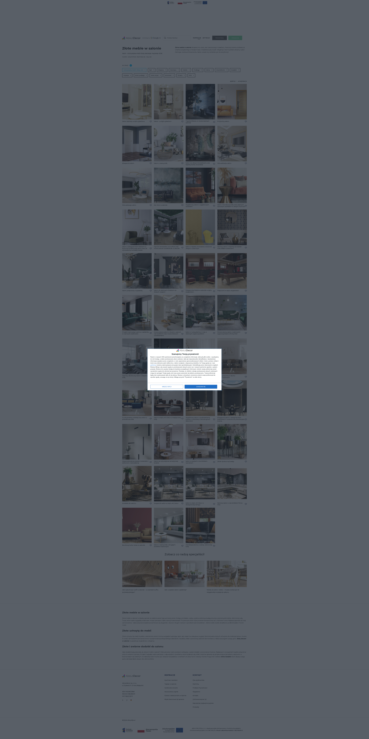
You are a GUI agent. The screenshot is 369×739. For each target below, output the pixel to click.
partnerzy (153, 365)
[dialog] (184, 369)
